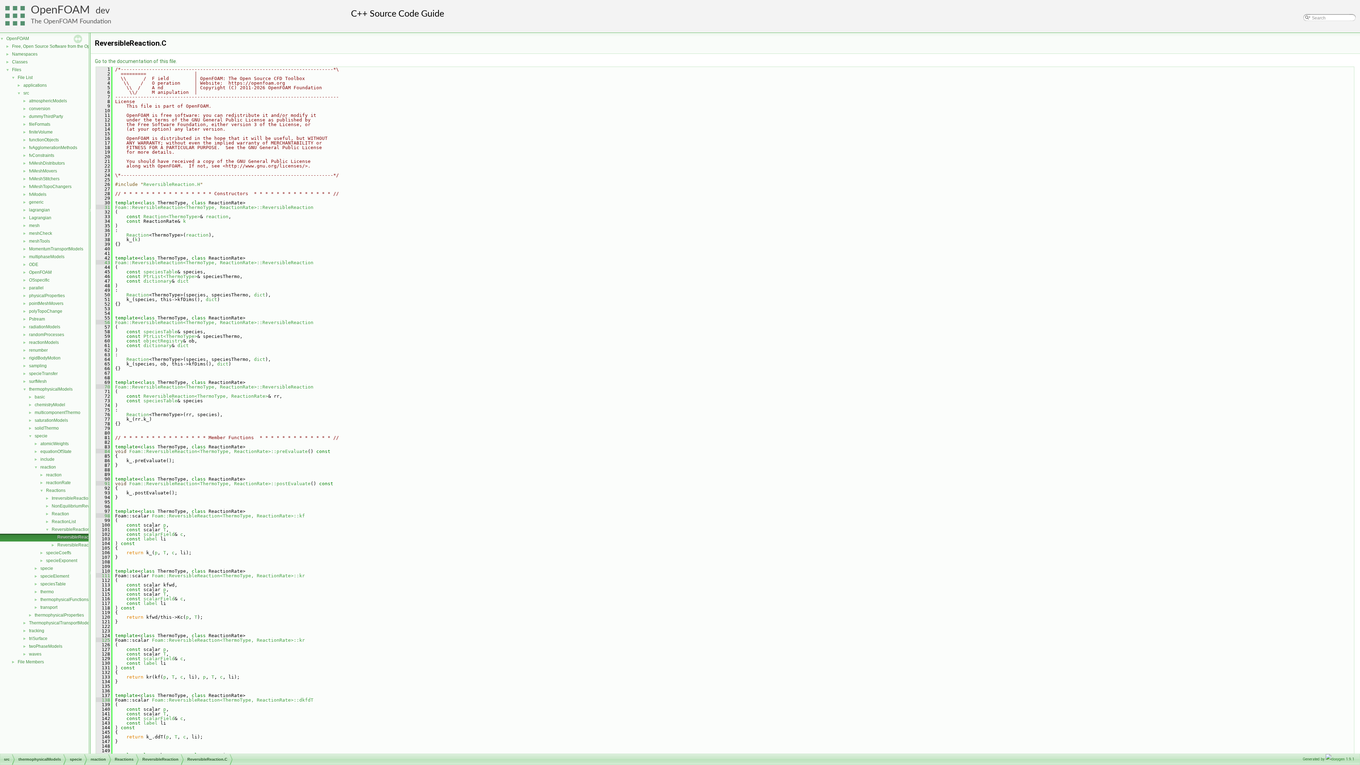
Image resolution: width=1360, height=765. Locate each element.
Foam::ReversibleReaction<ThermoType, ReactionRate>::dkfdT (232, 700)
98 (103, 515)
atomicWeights (54, 443)
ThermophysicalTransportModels (60, 622)
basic (40, 397)
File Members (31, 661)
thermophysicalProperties (59, 615)
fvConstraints (41, 155)
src (26, 93)
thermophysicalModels (51, 389)
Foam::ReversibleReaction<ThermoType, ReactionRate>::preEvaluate (218, 451)
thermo (47, 591)
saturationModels (51, 420)
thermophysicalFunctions (64, 599)
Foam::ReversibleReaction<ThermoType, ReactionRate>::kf (228, 515)
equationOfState (56, 451)
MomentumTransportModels (56, 248)
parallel (36, 287)
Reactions (56, 490)
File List (25, 77)
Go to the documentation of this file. (136, 61)
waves (35, 654)
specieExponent (61, 560)
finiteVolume (41, 132)
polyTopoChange (45, 311)
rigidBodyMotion (45, 358)
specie (41, 436)
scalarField (159, 534)
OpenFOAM (60, 10)
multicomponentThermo (57, 412)
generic (36, 202)
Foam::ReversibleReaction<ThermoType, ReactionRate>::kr (228, 575)
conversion (39, 108)
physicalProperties (47, 295)
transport (48, 607)
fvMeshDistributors (47, 163)
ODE (33, 264)
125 (103, 640)
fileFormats (39, 124)
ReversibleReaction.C (78, 537)
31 (103, 207)
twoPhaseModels (45, 646)
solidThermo (47, 428)
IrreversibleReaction (71, 498)
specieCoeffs (58, 552)
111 (103, 575)
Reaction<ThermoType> (171, 216)
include (47, 459)
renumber (38, 350)
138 (103, 700)
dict (183, 281)
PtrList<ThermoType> (170, 276)
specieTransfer (43, 373)
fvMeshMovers (43, 171)
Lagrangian (40, 217)
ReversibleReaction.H (78, 545)
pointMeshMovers (46, 303)
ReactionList (64, 521)
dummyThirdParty (46, 116)
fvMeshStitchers (44, 178)
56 (103, 322)
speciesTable (53, 584)
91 (103, 483)
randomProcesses (46, 334)
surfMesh (38, 381)
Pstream (37, 319)
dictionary (157, 281)
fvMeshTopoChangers (50, 186)
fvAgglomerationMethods (53, 147)
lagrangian (39, 210)
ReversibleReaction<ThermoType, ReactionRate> (205, 396)
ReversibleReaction (71, 529)
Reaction (60, 513)
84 (103, 451)
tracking (36, 630)
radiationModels (44, 326)
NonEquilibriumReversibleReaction (86, 506)
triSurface (38, 638)
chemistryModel (50, 404)
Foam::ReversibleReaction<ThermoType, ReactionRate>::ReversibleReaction (214, 207)
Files (16, 69)
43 (103, 262)
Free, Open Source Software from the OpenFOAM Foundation (71, 46)
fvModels (37, 194)
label (150, 539)
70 (103, 387)
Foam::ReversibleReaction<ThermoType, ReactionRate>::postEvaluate (220, 483)
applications (35, 85)
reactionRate (58, 482)
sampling (38, 365)
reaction (48, 467)
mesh (34, 225)
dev (103, 10)
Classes (20, 62)
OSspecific (39, 280)
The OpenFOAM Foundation (71, 21)
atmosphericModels (48, 100)
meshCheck (40, 233)
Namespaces (25, 54)
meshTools (39, 241)
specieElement (54, 576)
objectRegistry (163, 341)
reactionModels (44, 342)
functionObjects (44, 139)
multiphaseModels (46, 256)
